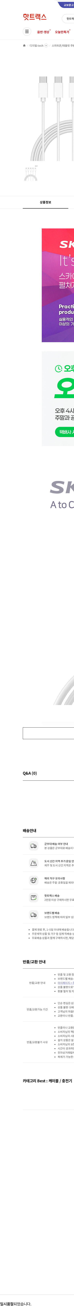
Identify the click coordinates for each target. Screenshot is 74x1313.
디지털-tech (36, 45)
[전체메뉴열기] (27, 31)
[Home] (24, 45)
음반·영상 (43, 32)
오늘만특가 (62, 32)
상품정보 (45, 202)
